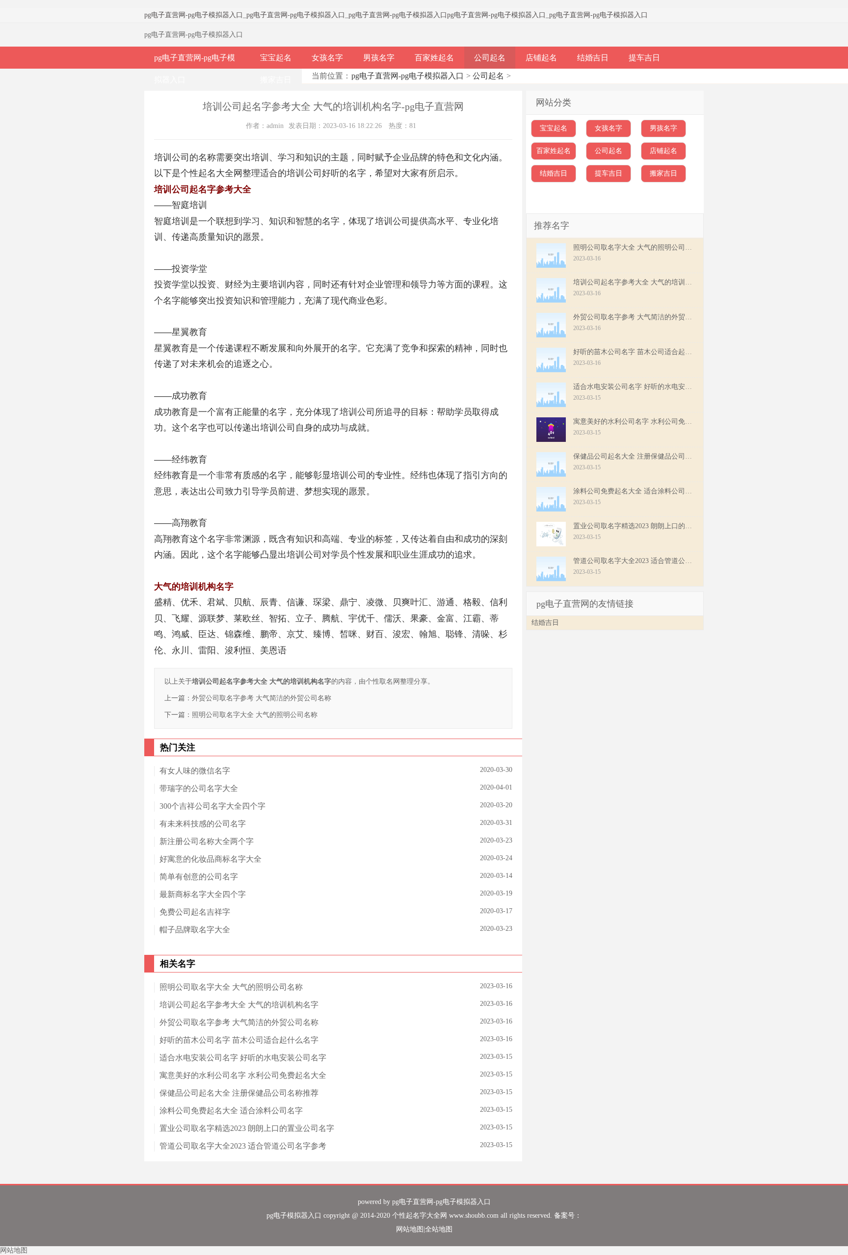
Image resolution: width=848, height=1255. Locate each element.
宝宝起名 (276, 57)
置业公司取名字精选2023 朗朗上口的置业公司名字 (246, 1128)
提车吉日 (644, 57)
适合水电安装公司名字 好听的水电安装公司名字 (242, 1057)
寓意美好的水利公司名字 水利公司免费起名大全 (242, 1075)
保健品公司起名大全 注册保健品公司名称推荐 (238, 1093)
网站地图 (410, 1229)
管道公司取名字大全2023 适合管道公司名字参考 (242, 1146)
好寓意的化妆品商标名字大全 (210, 859)
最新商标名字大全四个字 (202, 894)
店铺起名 (541, 57)
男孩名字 (379, 57)
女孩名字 (327, 57)
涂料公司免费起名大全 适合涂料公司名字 (231, 1110)
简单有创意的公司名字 (198, 876)
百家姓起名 (434, 57)
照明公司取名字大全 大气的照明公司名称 (255, 714)
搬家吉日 (276, 80)
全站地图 (438, 1229)
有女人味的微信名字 (194, 771)
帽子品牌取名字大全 (194, 929)
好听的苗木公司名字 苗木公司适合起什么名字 (238, 1040)
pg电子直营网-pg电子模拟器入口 (193, 15)
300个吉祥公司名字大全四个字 (212, 806)
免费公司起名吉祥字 (194, 912)
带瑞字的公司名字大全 (198, 788)
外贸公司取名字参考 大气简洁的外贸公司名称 (261, 698)
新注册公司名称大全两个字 (206, 841)
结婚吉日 (593, 57)
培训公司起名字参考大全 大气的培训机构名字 (238, 1004)
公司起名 (489, 57)
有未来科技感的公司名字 (202, 824)
